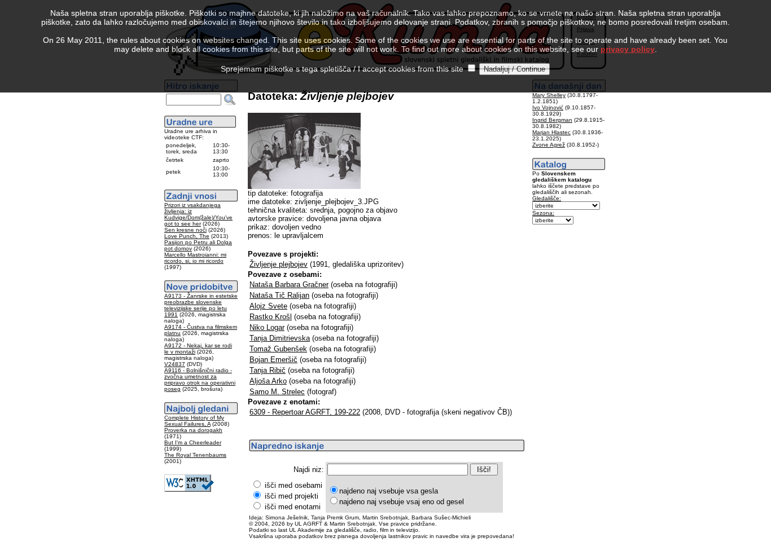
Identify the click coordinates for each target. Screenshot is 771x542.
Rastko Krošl (270, 316)
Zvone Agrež (548, 145)
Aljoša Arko (268, 381)
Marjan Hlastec (551, 132)
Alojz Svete (268, 306)
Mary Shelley (549, 95)
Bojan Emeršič (273, 359)
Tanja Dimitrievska (279, 338)
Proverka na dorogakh (193, 430)
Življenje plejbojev (278, 264)
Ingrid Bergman (552, 120)
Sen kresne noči (185, 230)
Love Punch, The (186, 236)
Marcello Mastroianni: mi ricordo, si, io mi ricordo (195, 258)
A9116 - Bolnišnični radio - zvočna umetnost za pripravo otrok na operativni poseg (199, 379)
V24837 (174, 364)
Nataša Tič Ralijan (279, 295)
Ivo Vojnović (547, 107)
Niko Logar (266, 327)
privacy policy (628, 49)
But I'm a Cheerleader (192, 442)
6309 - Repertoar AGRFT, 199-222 (304, 412)
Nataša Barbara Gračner (288, 284)
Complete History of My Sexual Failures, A (194, 421)
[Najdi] (230, 100)
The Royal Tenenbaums (195, 455)
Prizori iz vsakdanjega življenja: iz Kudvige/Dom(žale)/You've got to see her (198, 214)
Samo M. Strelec (277, 391)
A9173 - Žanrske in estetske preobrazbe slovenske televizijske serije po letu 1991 (201, 305)
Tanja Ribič (267, 370)
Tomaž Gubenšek (278, 349)
